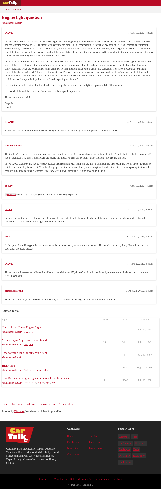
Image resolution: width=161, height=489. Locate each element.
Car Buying (124, 449)
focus (31, 344)
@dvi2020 (11, 194)
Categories (16, 404)
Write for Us (60, 479)
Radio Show (94, 442)
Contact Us (44, 479)
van (53, 382)
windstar (32, 382)
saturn (26, 332)
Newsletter (72, 448)
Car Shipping (125, 443)
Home (5, 404)
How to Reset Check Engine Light (21, 327)
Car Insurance (126, 462)
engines (32, 370)
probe (39, 370)
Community (105, 3)
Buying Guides (32, 3)
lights (45, 370)
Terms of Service (47, 404)
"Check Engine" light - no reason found (24, 340)
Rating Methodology (80, 479)
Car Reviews (65, 3)
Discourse (19, 411)
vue (31, 332)
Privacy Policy (65, 404)
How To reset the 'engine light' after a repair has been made (35, 378)
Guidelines (30, 404)
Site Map (117, 479)
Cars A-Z (122, 3)
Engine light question (22, 17)
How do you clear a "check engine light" (25, 352)
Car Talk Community (12, 9)
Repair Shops (86, 3)
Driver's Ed (140, 443)
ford (26, 344)
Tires (134, 436)
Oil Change (124, 455)
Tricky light (8, 365)
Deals (49, 3)
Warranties (124, 436)
